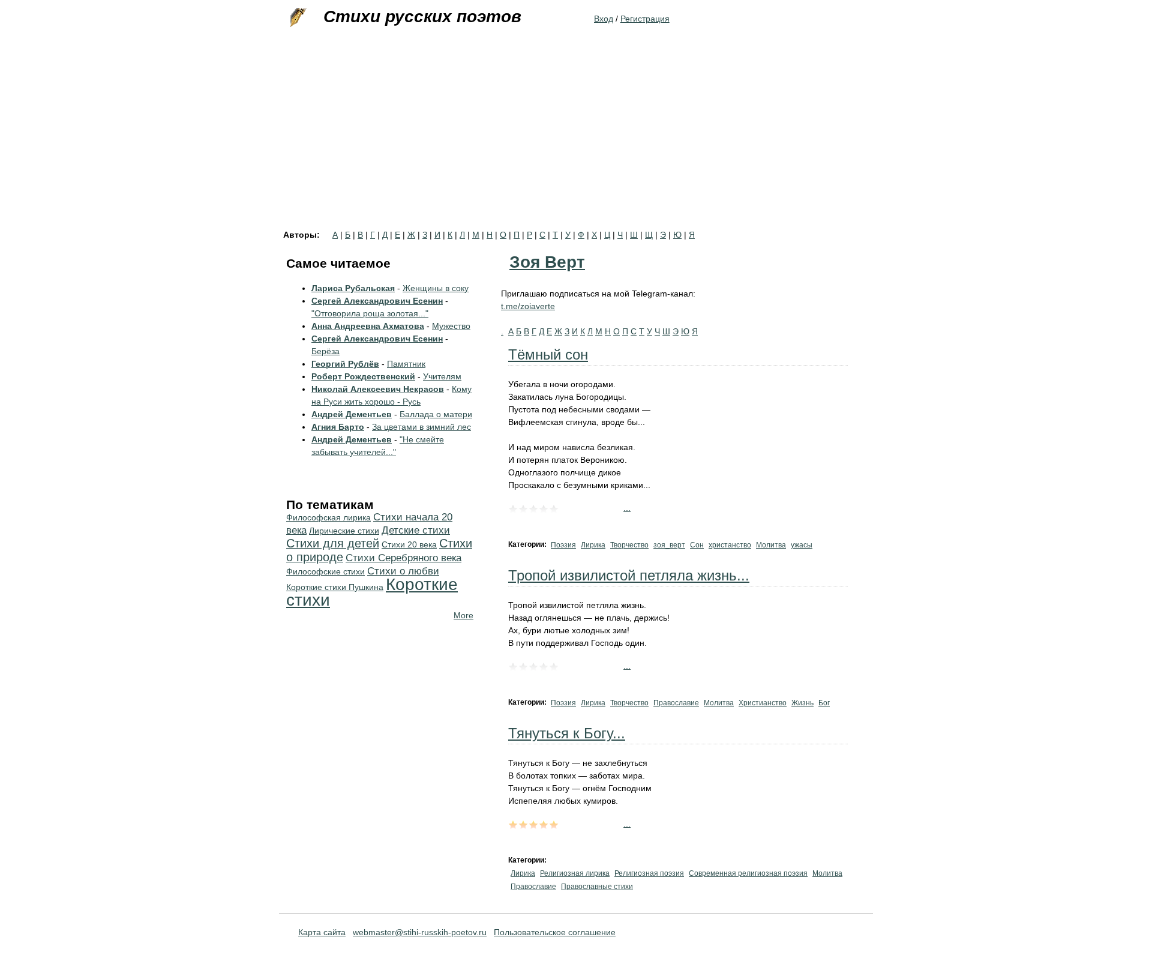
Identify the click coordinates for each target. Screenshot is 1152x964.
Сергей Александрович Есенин (377, 301)
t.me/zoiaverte (528, 306)
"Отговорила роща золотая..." (369, 313)
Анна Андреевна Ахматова (367, 326)
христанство (730, 545)
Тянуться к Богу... (566, 733)
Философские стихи (325, 571)
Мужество (451, 326)
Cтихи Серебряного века (403, 558)
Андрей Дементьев (351, 414)
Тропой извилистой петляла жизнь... (628, 575)
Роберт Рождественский (363, 376)
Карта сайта (322, 932)
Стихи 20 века (409, 544)
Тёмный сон (548, 354)
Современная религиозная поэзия (748, 873)
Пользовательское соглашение (555, 932)
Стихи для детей (332, 543)
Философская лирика (328, 517)
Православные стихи (597, 886)
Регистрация (645, 18)
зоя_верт (669, 545)
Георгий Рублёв (345, 364)
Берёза (325, 351)
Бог (824, 703)
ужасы (801, 545)
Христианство (763, 703)
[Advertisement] (576, 140)
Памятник (406, 364)
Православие (676, 703)
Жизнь (802, 703)
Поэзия (563, 545)
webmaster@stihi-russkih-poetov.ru (420, 932)
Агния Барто (337, 427)
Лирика (593, 545)
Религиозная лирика (575, 873)
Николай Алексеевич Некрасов (377, 389)
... (627, 508)
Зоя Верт (547, 262)
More (463, 615)
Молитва (771, 545)
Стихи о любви (403, 571)
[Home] (297, 18)
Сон (697, 545)
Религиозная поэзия (649, 873)
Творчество (629, 545)
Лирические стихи (344, 530)
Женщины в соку (436, 288)
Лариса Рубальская (353, 288)
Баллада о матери (436, 414)
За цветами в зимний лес (421, 427)
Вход (603, 18)
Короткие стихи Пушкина (334, 587)
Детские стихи (416, 530)
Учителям (442, 376)
